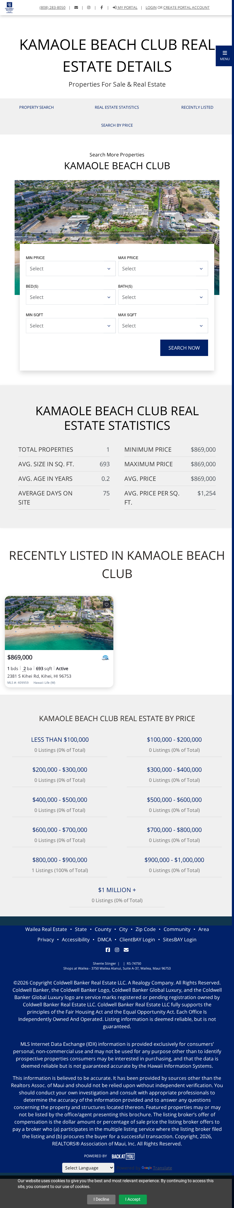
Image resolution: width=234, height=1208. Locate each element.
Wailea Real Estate (46, 929)
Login (151, 7)
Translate (162, 1168)
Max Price (128, 257)
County (103, 929)
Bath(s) (125, 286)
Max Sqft (127, 314)
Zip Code (146, 929)
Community (177, 929)
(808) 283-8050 (53, 7)
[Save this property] (106, 604)
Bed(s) (32, 286)
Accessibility (76, 939)
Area (203, 929)
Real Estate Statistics (117, 107)
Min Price (35, 257)
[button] (225, 56)
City (123, 929)
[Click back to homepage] (7, 7)
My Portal (127, 7)
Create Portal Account (186, 7)
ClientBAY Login (137, 939)
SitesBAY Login (180, 939)
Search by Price (117, 125)
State (81, 929)
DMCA (105, 939)
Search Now (184, 347)
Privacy (45, 939)
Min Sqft (34, 314)
